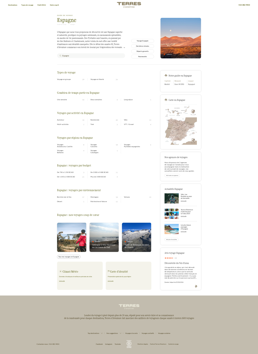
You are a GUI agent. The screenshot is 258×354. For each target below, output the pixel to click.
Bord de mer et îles (64, 197)
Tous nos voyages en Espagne (68, 257)
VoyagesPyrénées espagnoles (132, 145)
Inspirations (41, 5)
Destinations (12, 5)
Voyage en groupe (64, 79)
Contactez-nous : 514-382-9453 (48, 344)
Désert (59, 201)
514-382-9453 (244, 5)
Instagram (108, 344)
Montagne (94, 197)
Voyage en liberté (97, 79)
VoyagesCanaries (94, 145)
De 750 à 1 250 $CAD (65, 172)
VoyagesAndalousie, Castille (64, 145)
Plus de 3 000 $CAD (98, 177)
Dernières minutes (142, 46)
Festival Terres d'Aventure (158, 344)
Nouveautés (142, 56)
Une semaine (62, 99)
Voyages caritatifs (148, 333)
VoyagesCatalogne (94, 151)
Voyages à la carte (131, 333)
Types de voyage (27, 5)
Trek (92, 124)
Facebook (99, 344)
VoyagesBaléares (60, 151)
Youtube (118, 344)
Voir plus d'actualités (171, 239)
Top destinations (93, 333)
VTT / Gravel (129, 124)
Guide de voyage (61, 24)
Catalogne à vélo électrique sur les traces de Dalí (104, 246)
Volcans (127, 197)
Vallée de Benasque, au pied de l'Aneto (136, 246)
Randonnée (95, 120)
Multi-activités (63, 124)
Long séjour (128, 99)
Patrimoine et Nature (99, 201)
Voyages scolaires (164, 333)
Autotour (60, 120)
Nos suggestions (112, 333)
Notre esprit (54, 5)
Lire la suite (62, 281)
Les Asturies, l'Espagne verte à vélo (69, 246)
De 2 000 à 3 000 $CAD (100, 172)
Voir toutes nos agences (172, 175)
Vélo (125, 120)
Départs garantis (143, 51)
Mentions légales (142, 344)
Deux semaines (96, 99)
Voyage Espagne (142, 41)
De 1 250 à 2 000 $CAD (66, 177)
